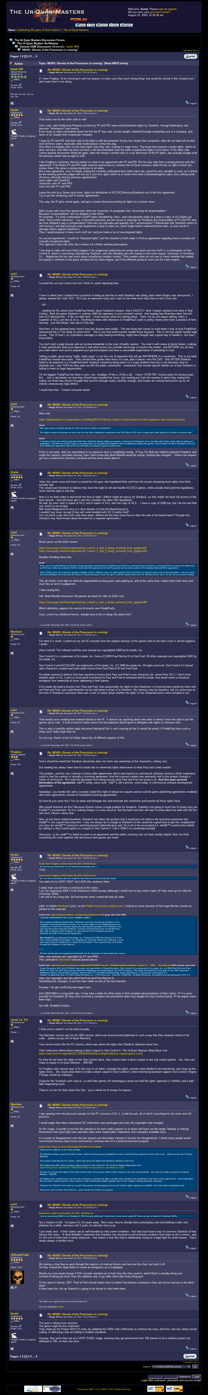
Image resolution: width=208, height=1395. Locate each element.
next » (195, 50)
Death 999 (72, 46)
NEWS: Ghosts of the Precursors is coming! (50, 49)
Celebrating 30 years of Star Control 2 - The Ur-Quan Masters (53, 29)
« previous (187, 50)
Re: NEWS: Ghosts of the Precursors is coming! (78, 69)
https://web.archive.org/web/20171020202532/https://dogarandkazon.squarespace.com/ (90, 1053)
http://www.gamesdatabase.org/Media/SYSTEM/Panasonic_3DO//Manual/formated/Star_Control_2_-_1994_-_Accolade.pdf (111, 965)
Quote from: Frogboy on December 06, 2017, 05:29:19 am (67, 864)
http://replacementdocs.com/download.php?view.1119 (77, 915)
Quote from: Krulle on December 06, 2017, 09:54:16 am (66, 1213)
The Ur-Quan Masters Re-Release (37, 43)
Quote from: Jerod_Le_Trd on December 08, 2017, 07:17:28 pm (70, 1147)
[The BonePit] (16, 1289)
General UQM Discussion (35, 46)
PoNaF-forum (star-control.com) (104, 906)
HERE (60, 1307)
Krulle (14, 110)
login (161, 9)
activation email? (160, 12)
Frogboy (16, 751)
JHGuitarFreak (20, 1254)
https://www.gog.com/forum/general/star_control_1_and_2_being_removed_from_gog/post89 (93, 602)
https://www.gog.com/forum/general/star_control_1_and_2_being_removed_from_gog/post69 (93, 551)
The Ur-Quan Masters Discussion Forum (39, 40)
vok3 (14, 273)
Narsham (16, 631)
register (172, 9)
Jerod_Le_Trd (19, 1019)
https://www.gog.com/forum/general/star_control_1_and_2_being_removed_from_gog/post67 (93, 547)
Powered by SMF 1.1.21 (88, 1389)
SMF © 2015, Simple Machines (116, 1389)
